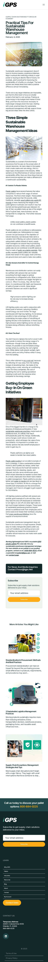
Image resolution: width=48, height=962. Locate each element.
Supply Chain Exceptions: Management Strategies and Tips (22, 766)
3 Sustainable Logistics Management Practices (21, 712)
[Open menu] (43, 4)
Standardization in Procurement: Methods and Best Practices (23, 661)
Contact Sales (12, 902)
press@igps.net (24, 569)
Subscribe (24, 599)
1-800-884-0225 (30, 550)
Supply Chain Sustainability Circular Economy (21, 18)
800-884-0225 (29, 806)
